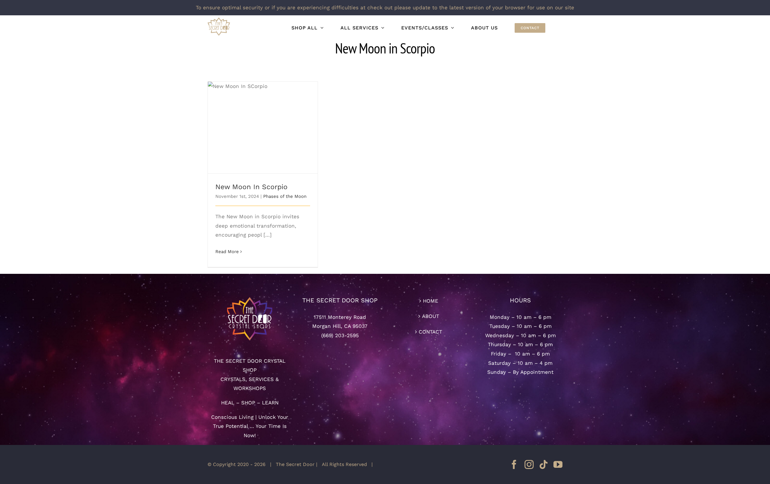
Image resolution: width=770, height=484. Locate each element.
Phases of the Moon (284, 196)
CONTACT (430, 332)
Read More (227, 251)
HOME (430, 301)
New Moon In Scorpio (263, 122)
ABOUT (430, 316)
